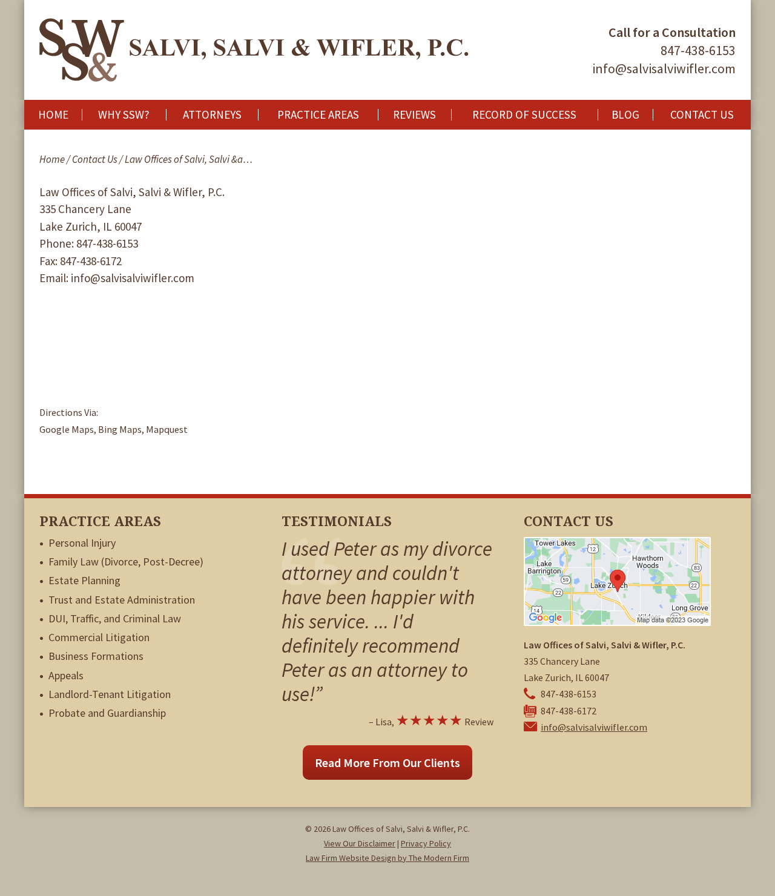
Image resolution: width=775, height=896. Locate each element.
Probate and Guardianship (107, 713)
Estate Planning (84, 580)
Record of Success (524, 114)
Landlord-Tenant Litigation (109, 694)
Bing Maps (120, 429)
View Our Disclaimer (359, 843)
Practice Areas (318, 114)
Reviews (414, 114)
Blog (625, 114)
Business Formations (95, 656)
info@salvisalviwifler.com (664, 68)
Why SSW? (124, 114)
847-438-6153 (698, 50)
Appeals (66, 675)
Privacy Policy (426, 843)
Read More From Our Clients (387, 762)
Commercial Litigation (99, 637)
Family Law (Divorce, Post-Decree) (125, 561)
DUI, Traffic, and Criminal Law (114, 618)
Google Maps (66, 429)
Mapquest (167, 429)
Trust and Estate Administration (121, 600)
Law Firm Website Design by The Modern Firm (387, 857)
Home (53, 114)
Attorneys (212, 114)
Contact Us (702, 114)
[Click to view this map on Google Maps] (617, 622)
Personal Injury (82, 543)
